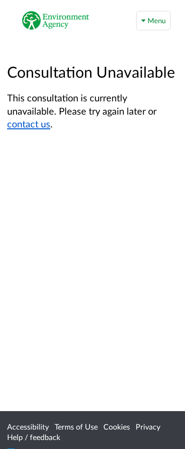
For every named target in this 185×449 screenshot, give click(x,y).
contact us (28, 123)
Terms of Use (76, 426)
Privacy (148, 426)
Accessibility (28, 426)
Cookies (116, 426)
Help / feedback (33, 436)
